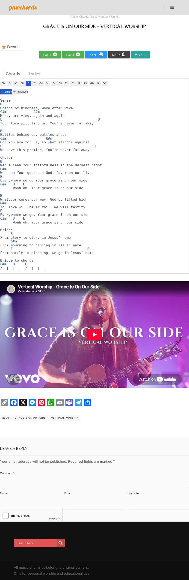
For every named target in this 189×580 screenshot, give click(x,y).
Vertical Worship (109, 16)
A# (15, 83)
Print (94, 55)
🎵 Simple (6, 91)
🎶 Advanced (20, 91)
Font (48, 55)
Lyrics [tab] (34, 73)
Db (47, 83)
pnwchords (23, 7)
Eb (66, 83)
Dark (116, 55)
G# (104, 83)
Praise (93, 16)
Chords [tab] (13, 73)
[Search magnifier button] (61, 543)
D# (60, 83)
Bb (22, 83)
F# (85, 83)
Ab (3, 83)
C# (41, 83)
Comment (7, 473)
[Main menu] (172, 7)
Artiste (74, 16)
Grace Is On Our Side (30, 417)
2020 (5, 417)
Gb (92, 83)
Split (140, 55)
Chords (83, 16)
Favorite (14, 47)
